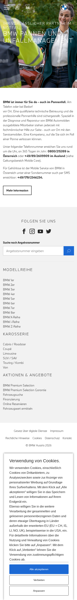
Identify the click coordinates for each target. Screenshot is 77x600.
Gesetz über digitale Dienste (30, 431)
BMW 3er (9, 289)
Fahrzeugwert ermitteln (18, 408)
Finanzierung (11, 399)
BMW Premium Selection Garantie (24, 390)
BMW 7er (9, 308)
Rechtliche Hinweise (17, 438)
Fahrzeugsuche (13, 394)
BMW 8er (9, 312)
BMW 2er (9, 285)
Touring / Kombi (13, 363)
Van (5, 367)
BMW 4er (9, 294)
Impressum (56, 431)
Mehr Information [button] (17, 190)
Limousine (9, 353)
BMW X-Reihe (11, 317)
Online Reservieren (15, 404)
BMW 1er (8, 280)
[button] (6, 7)
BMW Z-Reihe (12, 326)
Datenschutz (52, 438)
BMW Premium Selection (18, 385)
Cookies (37, 438)
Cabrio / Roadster (14, 344)
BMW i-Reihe (11, 322)
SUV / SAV (10, 358)
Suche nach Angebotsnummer (21, 242)
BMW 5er (9, 298)
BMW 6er (9, 303)
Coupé (7, 349)
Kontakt (67, 438)
